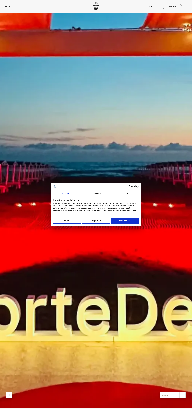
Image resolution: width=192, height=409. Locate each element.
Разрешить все (124, 221)
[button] (150, 6)
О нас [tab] (126, 193)
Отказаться (67, 221)
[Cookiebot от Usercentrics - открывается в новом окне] (130, 186)
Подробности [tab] (96, 193)
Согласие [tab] (66, 193)
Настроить (95, 221)
